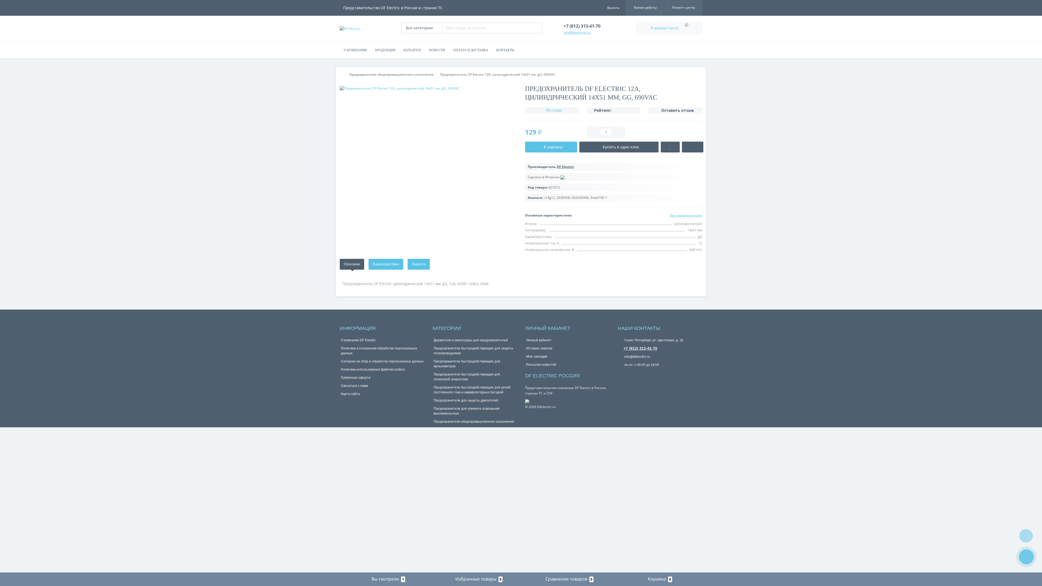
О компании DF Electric (358, 340)
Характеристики (386, 264)
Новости (437, 50)
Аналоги (419, 264)
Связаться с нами (354, 386)
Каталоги (412, 50)
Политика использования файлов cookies (373, 369)
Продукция (385, 50)
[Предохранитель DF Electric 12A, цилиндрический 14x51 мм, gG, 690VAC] (428, 88)
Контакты (505, 50)
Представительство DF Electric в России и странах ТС (393, 7)
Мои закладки (536, 356)
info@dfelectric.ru (637, 357)
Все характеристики (686, 215)
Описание (352, 264)
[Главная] (341, 74)
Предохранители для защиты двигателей (466, 400)
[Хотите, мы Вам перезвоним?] (1026, 557)
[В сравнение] (692, 147)
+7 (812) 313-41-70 (640, 348)
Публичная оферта (355, 378)
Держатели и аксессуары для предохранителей (471, 340)
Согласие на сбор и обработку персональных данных (382, 361)
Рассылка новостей (541, 365)
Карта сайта (350, 394)
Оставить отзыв (677, 110)
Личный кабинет (538, 340)
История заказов (539, 348)
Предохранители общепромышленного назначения (474, 421)
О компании (355, 50)
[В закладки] (670, 147)
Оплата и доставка (470, 50)
